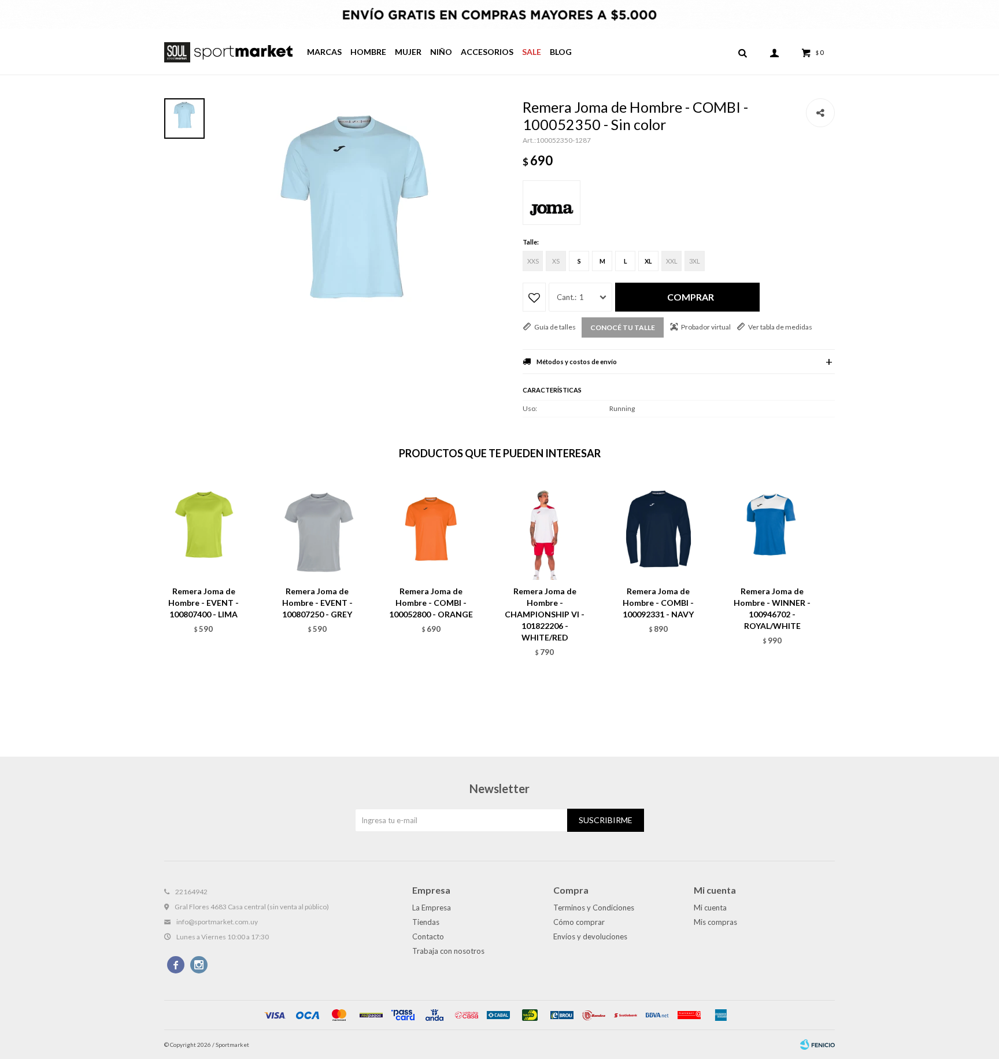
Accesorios (487, 52)
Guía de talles (555, 327)
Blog (561, 52)
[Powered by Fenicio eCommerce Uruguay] (817, 1044)
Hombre (368, 52)
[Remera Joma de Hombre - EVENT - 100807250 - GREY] (318, 529)
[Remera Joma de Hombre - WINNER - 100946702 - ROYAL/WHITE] (772, 529)
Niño (441, 52)
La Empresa (431, 907)
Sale (531, 52)
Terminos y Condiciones (593, 907)
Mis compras (715, 922)
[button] (742, 52)
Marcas (324, 52)
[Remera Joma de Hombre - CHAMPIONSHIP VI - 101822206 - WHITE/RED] (545, 529)
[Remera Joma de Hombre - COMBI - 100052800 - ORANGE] (431, 529)
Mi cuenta (710, 907)
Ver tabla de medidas (780, 327)
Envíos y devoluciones (590, 936)
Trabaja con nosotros (448, 951)
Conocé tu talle (622, 327)
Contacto (428, 936)
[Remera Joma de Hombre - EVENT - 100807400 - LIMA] (204, 529)
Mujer (408, 52)
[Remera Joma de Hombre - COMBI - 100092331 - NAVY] (659, 529)
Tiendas (425, 922)
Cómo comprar (579, 922)
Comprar (690, 296)
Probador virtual (706, 327)
